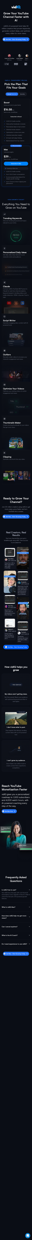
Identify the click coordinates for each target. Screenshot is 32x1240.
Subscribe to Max (16, 163)
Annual (11, 94)
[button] (10, 558)
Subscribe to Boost (16, 116)
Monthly (22, 94)
